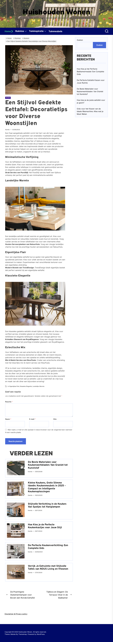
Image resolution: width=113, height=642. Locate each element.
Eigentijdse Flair (14, 386)
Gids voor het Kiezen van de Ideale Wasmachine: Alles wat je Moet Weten (90, 111)
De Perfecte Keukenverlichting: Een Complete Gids (48, 547)
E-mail (32, 419)
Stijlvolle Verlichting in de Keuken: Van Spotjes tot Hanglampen (47, 505)
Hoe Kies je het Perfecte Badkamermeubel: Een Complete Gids (90, 71)
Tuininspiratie (36, 31)
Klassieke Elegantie (26, 386)
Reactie (9, 402)
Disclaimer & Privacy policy (16, 614)
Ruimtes (19, 31)
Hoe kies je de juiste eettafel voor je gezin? (91, 101)
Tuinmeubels (55, 31)
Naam (8, 419)
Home (8, 31)
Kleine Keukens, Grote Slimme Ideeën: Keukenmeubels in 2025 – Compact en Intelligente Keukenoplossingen (47, 487)
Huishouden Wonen (56, 12)
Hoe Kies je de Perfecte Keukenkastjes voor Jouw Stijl (45, 526)
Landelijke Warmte (38, 386)
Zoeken (80, 40)
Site (54, 419)
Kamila (7, 129)
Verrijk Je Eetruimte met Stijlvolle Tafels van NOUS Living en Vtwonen (48, 567)
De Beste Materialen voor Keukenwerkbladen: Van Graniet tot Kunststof (48, 465)
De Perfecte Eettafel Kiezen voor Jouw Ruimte (91, 81)
